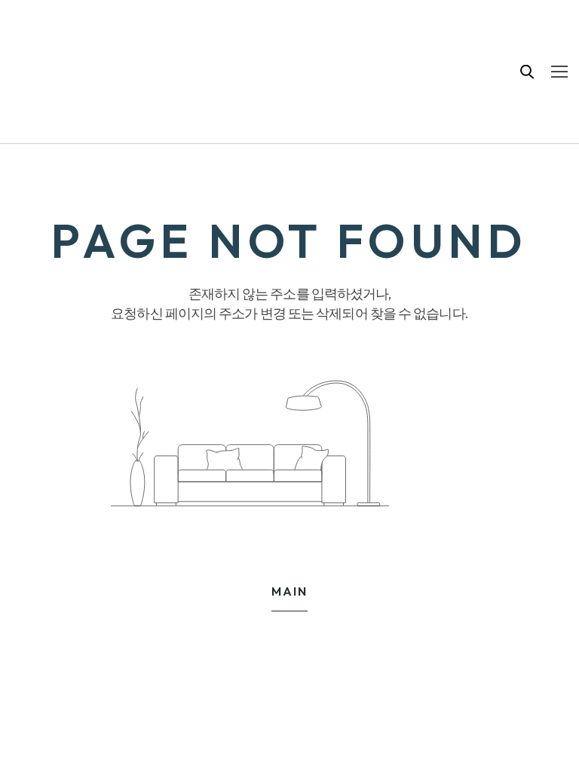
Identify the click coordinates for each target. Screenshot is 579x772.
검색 (527, 71)
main (289, 591)
